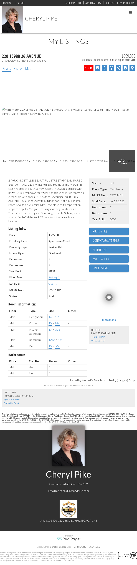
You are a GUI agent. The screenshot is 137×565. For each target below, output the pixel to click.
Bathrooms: (16, 354)
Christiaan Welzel (58, 546)
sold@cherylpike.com (76, 490)
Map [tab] (28, 68)
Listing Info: (17, 228)
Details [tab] (6, 68)
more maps (109, 319)
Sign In (6, 2)
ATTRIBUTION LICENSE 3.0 (87, 546)
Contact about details (106, 240)
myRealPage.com (69, 539)
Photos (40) (100, 231)
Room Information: (22, 304)
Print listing (100, 268)
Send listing (100, 250)
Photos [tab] (18, 68)
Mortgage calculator (111, 259)
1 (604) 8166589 (98, 337)
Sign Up (19, 2)
